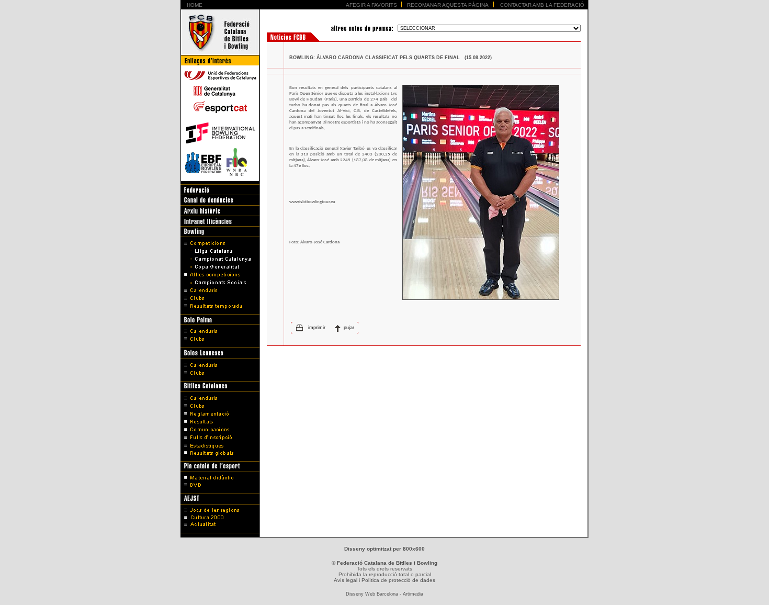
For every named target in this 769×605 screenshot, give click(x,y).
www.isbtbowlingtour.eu (312, 201)
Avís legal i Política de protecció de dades (384, 580)
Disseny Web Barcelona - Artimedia (384, 594)
